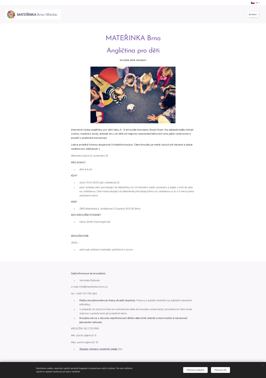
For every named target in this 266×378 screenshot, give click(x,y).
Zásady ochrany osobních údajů (98, 349)
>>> (120, 349)
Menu (254, 14)
